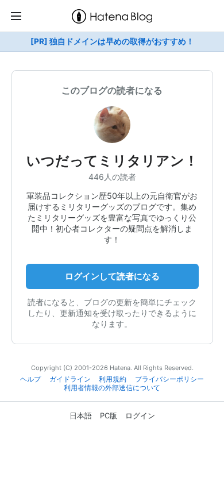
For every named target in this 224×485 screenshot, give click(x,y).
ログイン (140, 415)
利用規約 (112, 379)
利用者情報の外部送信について (112, 388)
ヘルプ (30, 379)
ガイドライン (70, 379)
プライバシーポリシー (169, 379)
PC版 (108, 415)
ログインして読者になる (112, 276)
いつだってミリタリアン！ (112, 160)
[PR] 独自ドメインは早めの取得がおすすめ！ (112, 41)
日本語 (80, 415)
